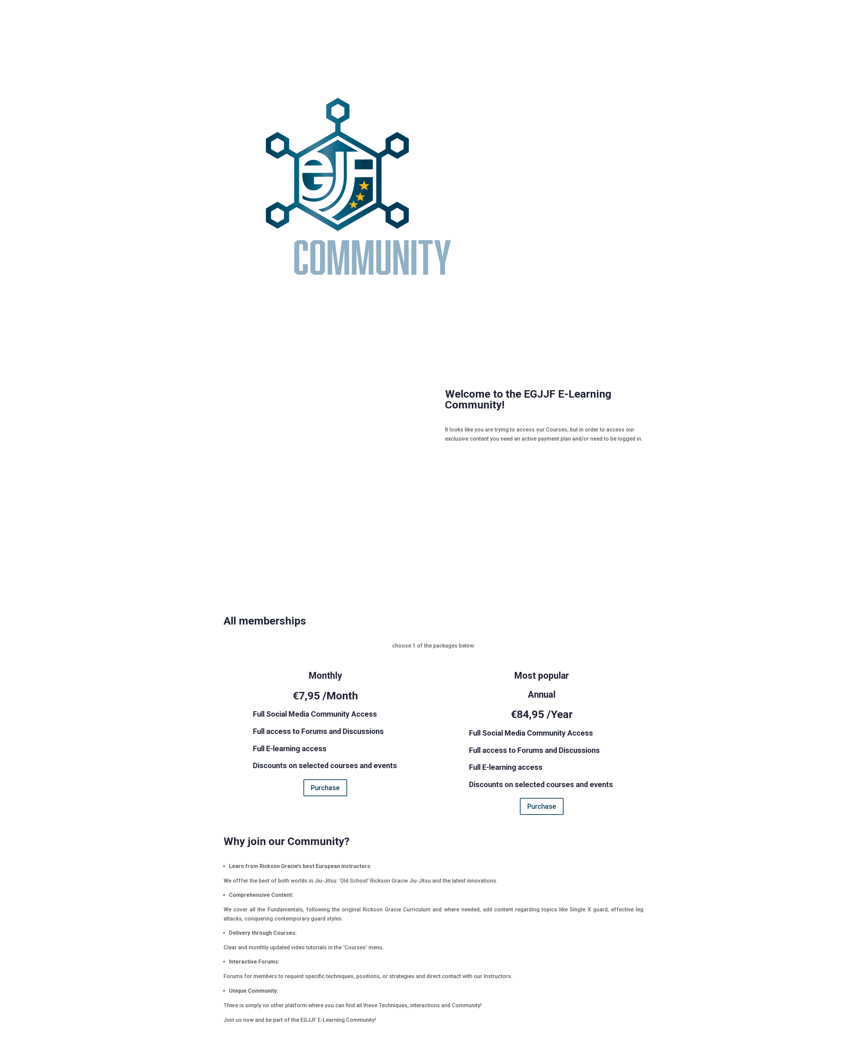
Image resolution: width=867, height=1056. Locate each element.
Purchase (325, 788)
